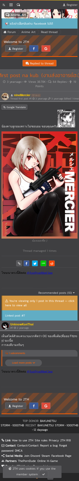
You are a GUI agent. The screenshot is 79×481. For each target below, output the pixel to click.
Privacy (54, 440)
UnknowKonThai (21, 324)
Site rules (41, 440)
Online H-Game (47, 461)
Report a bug (49, 445)
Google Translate (16, 107)
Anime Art (17, 14)
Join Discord (32, 455)
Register (72, 5)
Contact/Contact (28, 445)
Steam (46, 455)
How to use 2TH (22, 440)
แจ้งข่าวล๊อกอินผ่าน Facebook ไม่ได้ (31, 23)
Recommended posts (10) (55, 293)
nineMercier (22, 95)
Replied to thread (41, 63)
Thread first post (28, 98)
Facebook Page (61, 455)
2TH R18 (65, 440)
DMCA (19, 450)
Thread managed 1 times (39, 250)
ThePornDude (27, 461)
